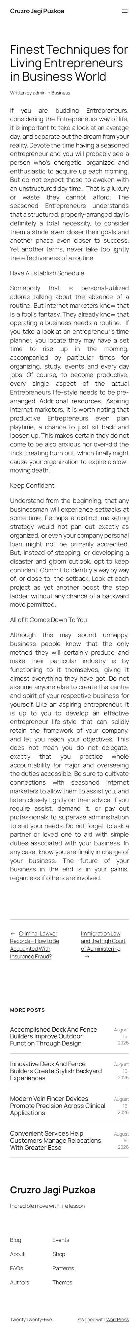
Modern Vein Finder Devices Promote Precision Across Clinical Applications (57, 1105)
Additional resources (70, 401)
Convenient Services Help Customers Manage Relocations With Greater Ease (55, 1140)
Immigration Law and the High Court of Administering (103, 941)
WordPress (117, 1319)
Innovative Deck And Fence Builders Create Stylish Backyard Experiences (56, 1070)
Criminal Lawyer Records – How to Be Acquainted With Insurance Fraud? (34, 945)
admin (39, 92)
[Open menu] (125, 11)
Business (60, 92)
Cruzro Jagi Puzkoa (37, 10)
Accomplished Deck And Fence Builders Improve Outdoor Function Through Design (53, 1036)
